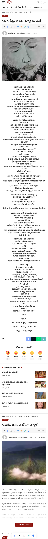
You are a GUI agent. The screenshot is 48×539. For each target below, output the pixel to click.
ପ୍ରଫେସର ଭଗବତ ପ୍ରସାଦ (15, 437)
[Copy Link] (24, 26)
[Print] (28, 26)
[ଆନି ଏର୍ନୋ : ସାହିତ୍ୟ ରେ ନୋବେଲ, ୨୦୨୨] (40, 405)
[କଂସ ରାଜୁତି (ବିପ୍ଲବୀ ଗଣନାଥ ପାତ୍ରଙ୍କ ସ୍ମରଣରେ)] (40, 384)
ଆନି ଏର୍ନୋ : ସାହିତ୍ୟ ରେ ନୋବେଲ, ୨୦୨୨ (15, 403)
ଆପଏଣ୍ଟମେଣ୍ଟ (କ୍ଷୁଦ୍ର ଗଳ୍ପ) (13, 393)
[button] (4, 2)
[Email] (21, 26)
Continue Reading (24, 525)
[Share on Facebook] (7, 26)
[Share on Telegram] (18, 26)
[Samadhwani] (8, 2)
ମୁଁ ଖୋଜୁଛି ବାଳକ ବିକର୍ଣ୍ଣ (10, 372)
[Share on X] (11, 26)
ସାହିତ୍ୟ (5, 16)
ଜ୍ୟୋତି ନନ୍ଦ (11, 33)
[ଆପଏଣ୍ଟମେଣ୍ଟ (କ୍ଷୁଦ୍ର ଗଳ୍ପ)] (40, 395)
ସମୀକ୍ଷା (5, 419)
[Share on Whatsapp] (14, 26)
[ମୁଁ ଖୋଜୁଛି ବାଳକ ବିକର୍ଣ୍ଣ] (40, 374)
